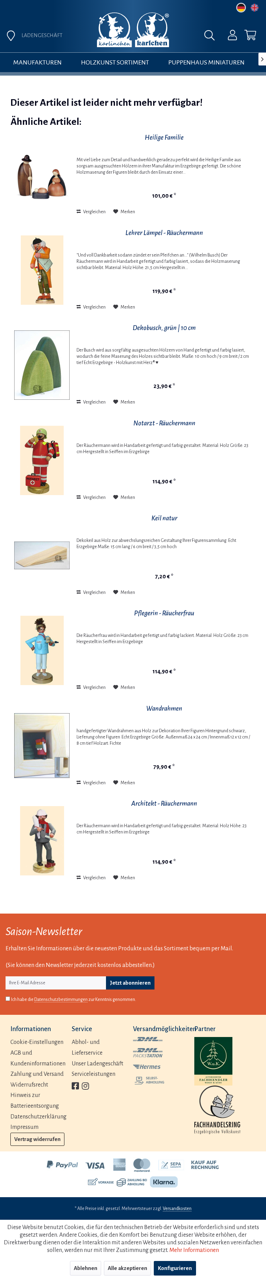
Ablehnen (85, 1268)
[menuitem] (228, 37)
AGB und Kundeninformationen (37, 1058)
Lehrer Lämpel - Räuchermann (164, 232)
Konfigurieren (175, 1268)
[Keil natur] (42, 555)
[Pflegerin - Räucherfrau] (42, 650)
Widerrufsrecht (29, 1085)
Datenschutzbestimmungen (61, 999)
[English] (254, 7)
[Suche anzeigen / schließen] (211, 37)
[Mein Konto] (228, 37)
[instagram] (85, 1087)
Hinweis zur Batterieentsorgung (34, 1100)
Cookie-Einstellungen (36, 1042)
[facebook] (75, 1087)
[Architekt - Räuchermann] (42, 841)
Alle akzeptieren (127, 1268)
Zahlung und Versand (37, 1074)
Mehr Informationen (194, 1250)
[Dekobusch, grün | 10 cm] (42, 365)
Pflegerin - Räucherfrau (164, 613)
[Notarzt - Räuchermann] (42, 460)
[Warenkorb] (244, 37)
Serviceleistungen (93, 1074)
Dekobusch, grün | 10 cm (164, 327)
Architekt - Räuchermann (164, 803)
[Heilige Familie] (42, 174)
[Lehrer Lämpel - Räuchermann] (42, 270)
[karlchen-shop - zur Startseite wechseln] (133, 29)
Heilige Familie (164, 137)
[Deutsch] (241, 7)
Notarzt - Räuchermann (164, 423)
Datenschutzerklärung (38, 1117)
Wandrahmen (164, 708)
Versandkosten (177, 1208)
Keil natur (164, 518)
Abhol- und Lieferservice (87, 1047)
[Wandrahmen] (42, 746)
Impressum (24, 1127)
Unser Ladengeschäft (97, 1064)
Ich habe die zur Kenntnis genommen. (73, 999)
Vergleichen (94, 211)
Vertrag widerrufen (37, 1139)
